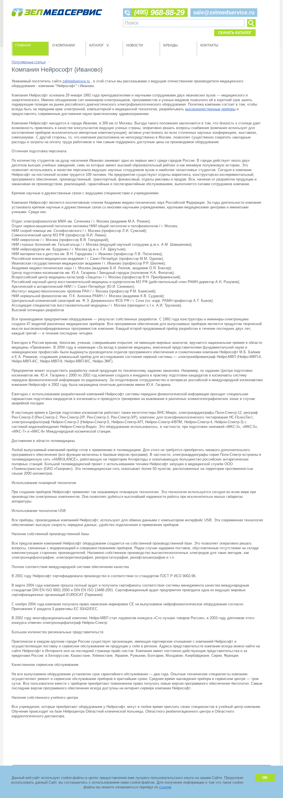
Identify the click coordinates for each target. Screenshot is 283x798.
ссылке (165, 787)
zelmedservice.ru (76, 81)
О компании (63, 45)
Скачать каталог (234, 33)
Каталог (99, 45)
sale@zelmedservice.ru (224, 12)
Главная (23, 45)
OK (265, 778)
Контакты (209, 45)
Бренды (170, 45)
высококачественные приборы (210, 109)
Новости (134, 45)
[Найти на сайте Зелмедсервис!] (251, 23)
